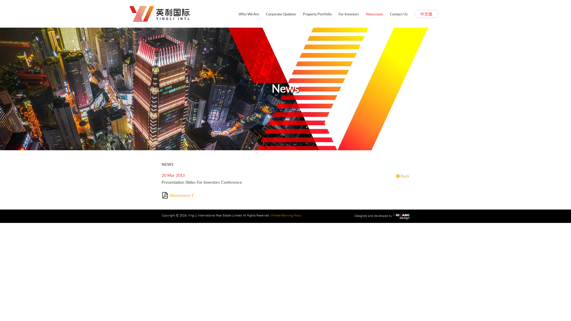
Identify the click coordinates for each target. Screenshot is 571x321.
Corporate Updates (281, 14)
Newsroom (374, 14)
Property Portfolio (317, 14)
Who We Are (249, 14)
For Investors (349, 14)
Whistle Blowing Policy (286, 215)
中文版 (426, 13)
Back (404, 176)
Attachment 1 (181, 195)
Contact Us (399, 14)
